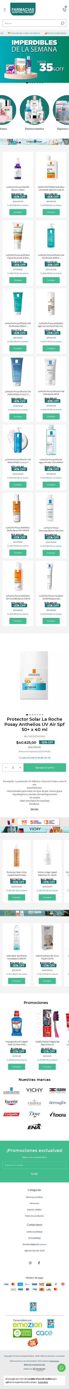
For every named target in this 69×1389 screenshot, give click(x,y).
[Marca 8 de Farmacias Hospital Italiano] (34, 1114)
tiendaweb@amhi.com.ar (34, 1244)
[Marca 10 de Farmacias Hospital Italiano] (34, 1126)
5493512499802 (35, 1231)
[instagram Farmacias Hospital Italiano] (30, 1262)
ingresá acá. (54, 1361)
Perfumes (34, 1203)
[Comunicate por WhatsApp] (61, 1368)
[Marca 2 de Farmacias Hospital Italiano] (34, 1090)
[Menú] (5, 10)
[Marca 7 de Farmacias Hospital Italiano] (11, 1114)
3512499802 (34, 1238)
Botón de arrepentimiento (34, 1364)
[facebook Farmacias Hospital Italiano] (39, 1262)
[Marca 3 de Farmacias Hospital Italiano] (57, 1090)
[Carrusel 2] (34, 829)
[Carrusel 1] (34, 59)
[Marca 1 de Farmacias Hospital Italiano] (11, 1090)
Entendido (43, 1382)
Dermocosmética (34, 1197)
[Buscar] (62, 23)
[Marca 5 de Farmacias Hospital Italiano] (34, 1102)
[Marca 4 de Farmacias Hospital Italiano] (11, 1102)
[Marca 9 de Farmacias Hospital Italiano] (57, 1114)
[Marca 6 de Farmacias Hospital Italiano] (57, 1102)
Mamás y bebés (34, 1209)
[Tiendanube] (35, 1370)
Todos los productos (34, 1215)
